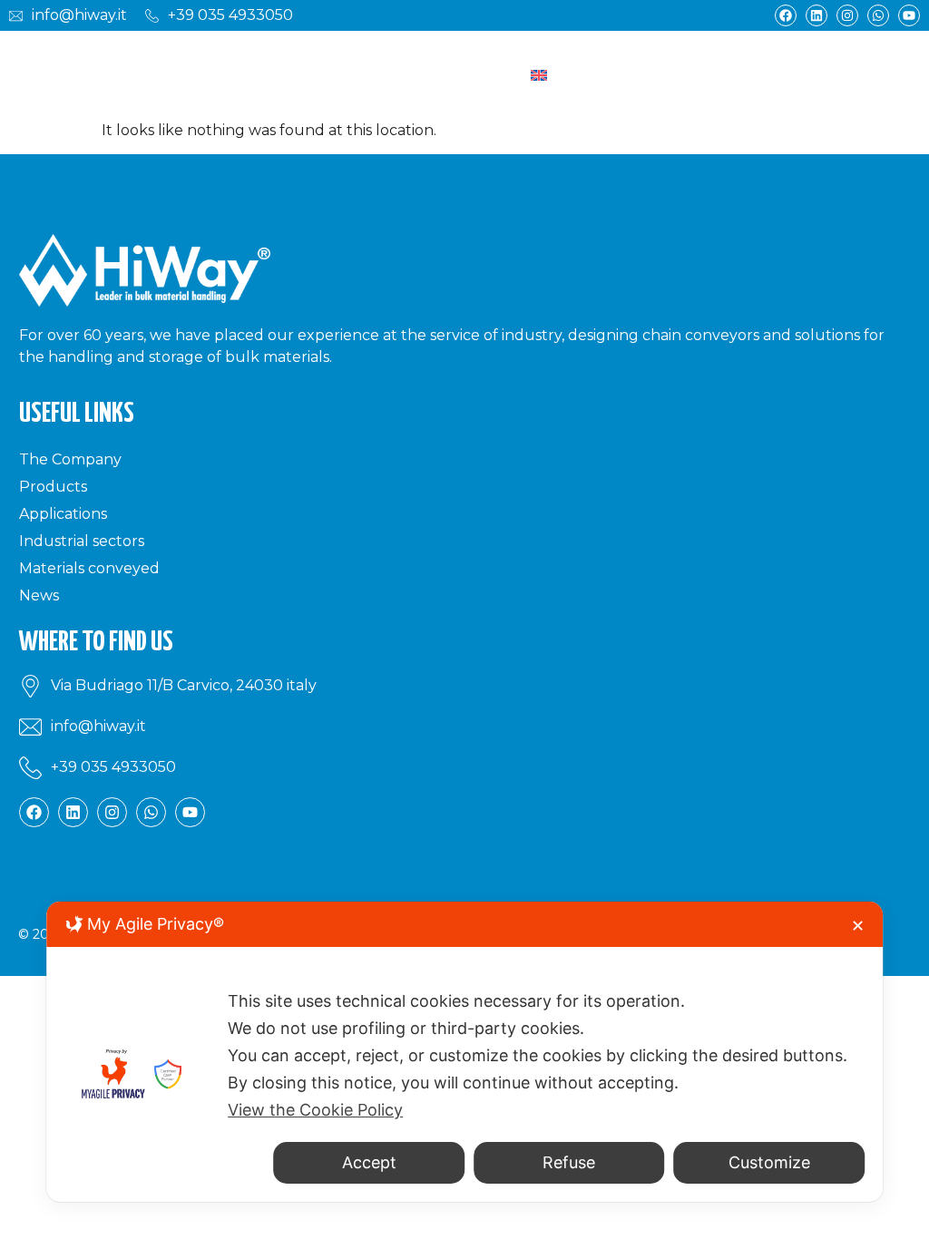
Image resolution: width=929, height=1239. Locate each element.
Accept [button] (369, 1162)
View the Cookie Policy (315, 1109)
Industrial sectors (81, 541)
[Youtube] (909, 15)
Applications (63, 513)
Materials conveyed (89, 568)
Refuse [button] (569, 1162)
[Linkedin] (816, 15)
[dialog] (464, 1052)
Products (53, 486)
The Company (70, 459)
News (39, 595)
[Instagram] (847, 15)
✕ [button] (858, 925)
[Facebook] (786, 15)
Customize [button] (769, 1162)
